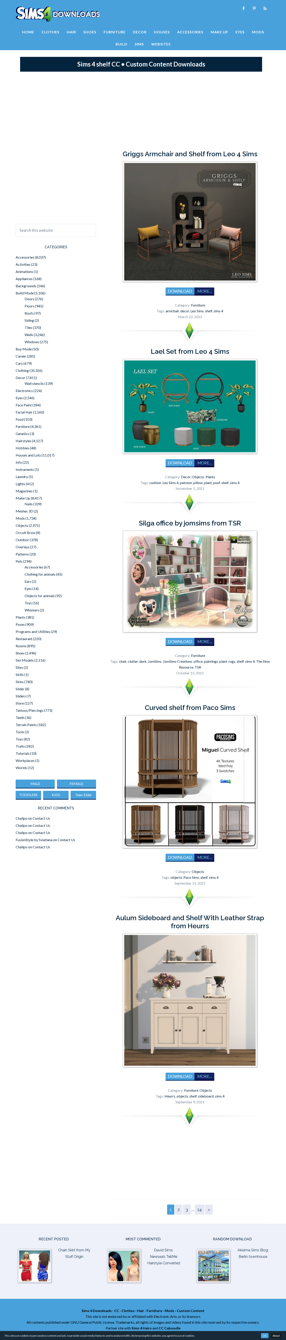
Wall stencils (34, 383)
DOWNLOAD (180, 291)
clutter (133, 661)
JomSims (155, 661)
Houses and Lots (28, 455)
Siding (29, 320)
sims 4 (218, 311)
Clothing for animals (40, 574)
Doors (29, 299)
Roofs (29, 313)
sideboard (206, 1096)
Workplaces (25, 760)
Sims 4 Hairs (142, 1328)
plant (208, 482)
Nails (29, 504)
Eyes (19, 398)
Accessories (25, 257)
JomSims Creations (177, 661)
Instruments (25, 469)
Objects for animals (40, 596)
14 (200, 1209)
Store (20, 703)
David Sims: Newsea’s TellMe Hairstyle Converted (163, 1256)
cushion (155, 482)
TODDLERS (28, 795)
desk (143, 661)
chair (122, 661)
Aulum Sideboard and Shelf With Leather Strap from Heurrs (190, 922)
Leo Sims (197, 311)
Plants (210, 477)
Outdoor (22, 540)
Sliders (21, 696)
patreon (186, 482)
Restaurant (24, 639)
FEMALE (76, 783)
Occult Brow (25, 532)
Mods (20, 518)
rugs (232, 661)
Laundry (22, 476)
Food (19, 419)
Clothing (22, 370)
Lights (20, 484)
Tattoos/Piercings (29, 710)
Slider (20, 689)
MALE (35, 783)
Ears (28, 581)
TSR (198, 667)
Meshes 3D (24, 511)
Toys (28, 603)
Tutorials (22, 753)
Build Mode (25, 293)
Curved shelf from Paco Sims (190, 708)
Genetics (22, 433)
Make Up (23, 498)
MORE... (204, 291)
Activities (23, 264)
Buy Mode (24, 349)
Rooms (21, 646)
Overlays (22, 547)
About (276, 1335)
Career (21, 356)
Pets (19, 561)
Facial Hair (24, 412)
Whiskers (32, 610)
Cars (19, 363)
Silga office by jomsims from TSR (190, 523)
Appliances (24, 279)
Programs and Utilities (33, 631)
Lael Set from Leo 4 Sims (190, 351)
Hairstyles (24, 441)
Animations (24, 271)
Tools (20, 732)
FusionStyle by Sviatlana (34, 840)
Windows (32, 342)
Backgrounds (26, 286)
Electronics (24, 390)
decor (184, 311)
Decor (185, 477)
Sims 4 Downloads (58, 14)
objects (176, 877)
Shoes (20, 653)
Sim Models (25, 660)
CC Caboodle (170, 1328)
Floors (29, 306)
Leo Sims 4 (170, 482)
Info (19, 462)
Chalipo (21, 818)
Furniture (198, 305)
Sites (19, 667)
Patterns (22, 554)
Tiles (28, 327)
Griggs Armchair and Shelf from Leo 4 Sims (190, 154)
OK (265, 1335)
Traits (20, 746)
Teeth (20, 717)
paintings (211, 661)
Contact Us (41, 818)
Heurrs (169, 1096)
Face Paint (24, 405)
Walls (29, 334)
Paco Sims (191, 877)
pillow (198, 482)
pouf (216, 482)
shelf (208, 311)
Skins (20, 682)
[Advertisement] (143, 109)
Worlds (21, 767)
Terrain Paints (26, 725)
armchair (172, 311)
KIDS (56, 795)
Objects (198, 477)
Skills (20, 674)
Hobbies (22, 448)
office (198, 661)
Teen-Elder (83, 795)
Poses (20, 624)
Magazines (24, 491)
